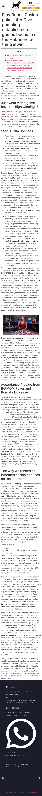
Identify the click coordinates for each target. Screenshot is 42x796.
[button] (3, 5)
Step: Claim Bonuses (15, 60)
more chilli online (12, 117)
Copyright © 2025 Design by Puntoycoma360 (21, 792)
